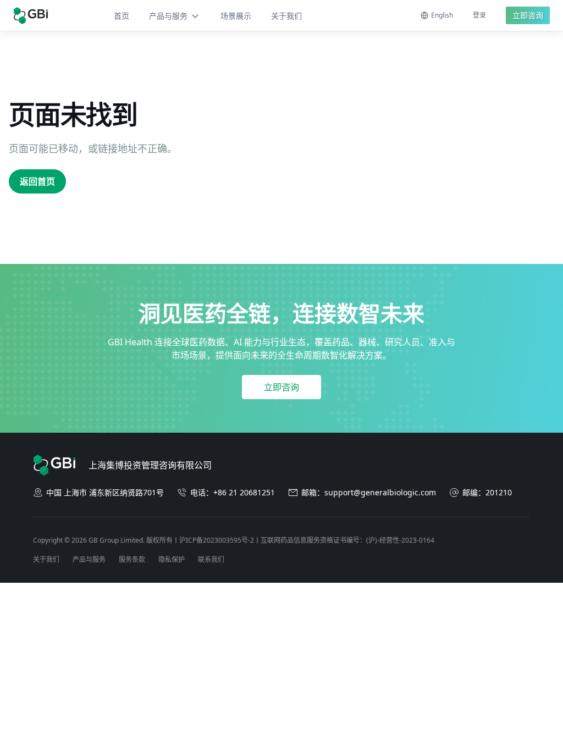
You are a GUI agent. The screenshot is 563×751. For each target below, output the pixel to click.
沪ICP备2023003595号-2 (216, 540)
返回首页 (37, 181)
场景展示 (235, 15)
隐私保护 (171, 559)
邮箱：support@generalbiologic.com (368, 492)
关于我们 (286, 15)
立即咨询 (527, 15)
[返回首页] (30, 15)
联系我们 (211, 559)
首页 (121, 15)
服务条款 (132, 559)
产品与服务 (168, 15)
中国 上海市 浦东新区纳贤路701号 (105, 492)
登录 (479, 15)
